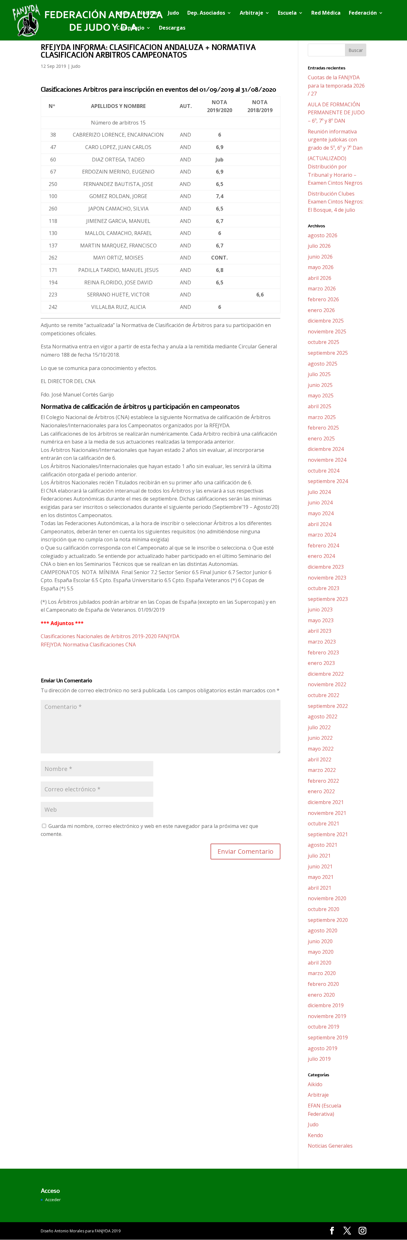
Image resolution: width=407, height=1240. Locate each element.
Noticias (149, 13)
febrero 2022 (323, 780)
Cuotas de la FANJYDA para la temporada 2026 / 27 (336, 85)
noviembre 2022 (327, 684)
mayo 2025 (321, 395)
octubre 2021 (323, 823)
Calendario (130, 28)
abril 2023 (319, 630)
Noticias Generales (330, 1145)
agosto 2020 (322, 930)
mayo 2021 (321, 876)
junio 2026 (320, 256)
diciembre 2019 (326, 1005)
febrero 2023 (323, 652)
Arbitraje (251, 13)
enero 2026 (321, 310)
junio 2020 (320, 941)
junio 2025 (320, 384)
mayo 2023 (321, 620)
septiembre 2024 (328, 481)
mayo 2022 (321, 748)
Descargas (172, 28)
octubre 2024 (323, 470)
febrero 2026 (323, 299)
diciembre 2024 (326, 449)
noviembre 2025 (327, 331)
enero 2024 (321, 555)
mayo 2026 (321, 267)
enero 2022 (321, 791)
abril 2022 (319, 759)
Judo (173, 13)
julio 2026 (319, 245)
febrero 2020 (323, 983)
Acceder (53, 1199)
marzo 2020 (322, 973)
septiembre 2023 (328, 598)
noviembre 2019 (327, 1016)
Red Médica (326, 13)
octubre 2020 (323, 909)
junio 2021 (320, 866)
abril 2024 (319, 524)
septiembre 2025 (328, 352)
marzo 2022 (322, 769)
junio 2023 (320, 609)
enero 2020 (321, 994)
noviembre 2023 (327, 577)
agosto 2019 (322, 1048)
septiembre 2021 (328, 834)
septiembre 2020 (328, 919)
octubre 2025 (323, 342)
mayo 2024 (321, 513)
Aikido (315, 1084)
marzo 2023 (322, 641)
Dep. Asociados (206, 13)
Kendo (315, 1135)
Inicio (123, 13)
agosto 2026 (322, 235)
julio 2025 (319, 374)
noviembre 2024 (327, 459)
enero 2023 (321, 662)
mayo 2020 (321, 951)
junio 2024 (320, 502)
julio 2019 (319, 1058)
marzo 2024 (322, 534)
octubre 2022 (323, 695)
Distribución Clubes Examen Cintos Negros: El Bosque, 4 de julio (335, 201)
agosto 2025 (322, 363)
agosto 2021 (322, 844)
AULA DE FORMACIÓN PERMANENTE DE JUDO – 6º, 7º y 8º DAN (336, 112)
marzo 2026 (322, 288)
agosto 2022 (322, 716)
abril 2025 (319, 406)
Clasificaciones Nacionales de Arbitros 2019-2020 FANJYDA (110, 636)
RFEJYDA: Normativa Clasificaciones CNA (88, 644)
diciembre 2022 (326, 673)
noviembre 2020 (327, 898)
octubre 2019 (323, 1026)
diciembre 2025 (326, 320)
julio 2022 (319, 727)
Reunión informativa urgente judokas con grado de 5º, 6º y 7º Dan (335, 139)
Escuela (287, 13)
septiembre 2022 (328, 705)
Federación (363, 13)
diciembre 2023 (326, 566)
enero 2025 (321, 438)
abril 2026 (319, 277)
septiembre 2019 (328, 1037)
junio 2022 (320, 737)
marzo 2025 (322, 417)
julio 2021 (319, 855)
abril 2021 (319, 887)
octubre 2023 (323, 588)
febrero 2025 (323, 427)
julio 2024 (319, 491)
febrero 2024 (323, 545)
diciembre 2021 (326, 802)
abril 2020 (319, 962)
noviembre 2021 (327, 812)
